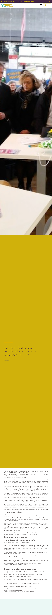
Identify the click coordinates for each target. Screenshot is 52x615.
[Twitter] (50, 1)
